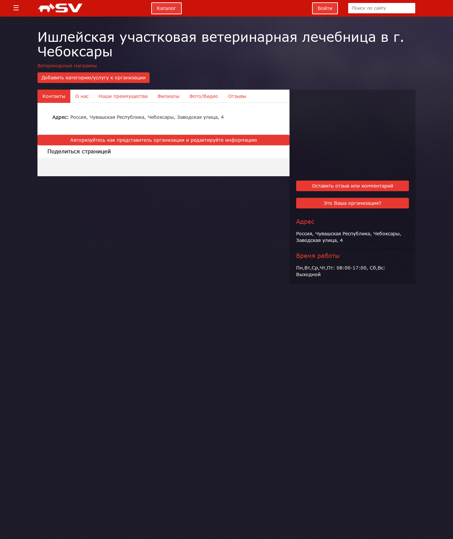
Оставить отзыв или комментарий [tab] (352, 186)
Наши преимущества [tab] (123, 96)
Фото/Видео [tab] (203, 96)
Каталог (166, 8)
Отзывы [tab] (237, 96)
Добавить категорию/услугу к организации (93, 78)
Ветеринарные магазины (67, 66)
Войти (325, 8)
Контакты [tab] (53, 96)
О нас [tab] (82, 96)
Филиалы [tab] (168, 96)
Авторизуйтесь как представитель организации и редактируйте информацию (163, 140)
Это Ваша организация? (352, 203)
